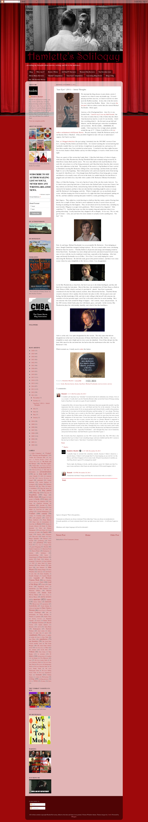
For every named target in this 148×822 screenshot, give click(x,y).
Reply (63, 443)
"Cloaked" (48, 453)
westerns (39, 674)
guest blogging (36, 547)
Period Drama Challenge (40, 611)
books (62, 384)
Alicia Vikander (33, 476)
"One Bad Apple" (45, 464)
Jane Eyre (82, 384)
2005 (33, 436)
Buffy (46, 499)
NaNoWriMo (33, 606)
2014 (33, 386)
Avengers (32, 484)
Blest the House (45, 488)
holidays (43, 553)
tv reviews (41, 654)
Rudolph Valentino (38, 623)
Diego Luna (36, 522)
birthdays (34, 488)
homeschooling (33, 555)
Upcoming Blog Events (94, 76)
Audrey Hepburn (44, 482)
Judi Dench (48, 571)
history (31, 553)
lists (41, 582)
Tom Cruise (42, 652)
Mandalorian (32, 588)
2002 (33, 445)
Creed (47, 518)
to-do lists (44, 650)
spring (32, 637)
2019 (33, 371)
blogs (45, 495)
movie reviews (102, 384)
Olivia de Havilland (34, 608)
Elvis (40, 528)
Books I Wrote (53, 72)
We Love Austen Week (41, 660)
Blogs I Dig (110, 76)
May (34, 415)
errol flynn (42, 530)
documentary (45, 522)
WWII (36, 681)
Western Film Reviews (87, 72)
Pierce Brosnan (44, 614)
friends (31, 541)
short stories (41, 631)
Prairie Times (47, 616)
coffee (46, 509)
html (33, 206)
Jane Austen (41, 565)
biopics (49, 486)
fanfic (31, 534)
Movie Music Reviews (36, 76)
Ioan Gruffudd (47, 561)
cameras (42, 501)
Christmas (42, 507)
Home (87, 535)
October (35, 401)
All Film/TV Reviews (69, 72)
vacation (49, 656)
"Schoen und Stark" (46, 465)
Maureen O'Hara (34, 590)
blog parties (46, 490)
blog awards (33, 490)
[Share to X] (91, 381)
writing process (43, 679)
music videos (37, 602)
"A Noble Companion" (35, 453)
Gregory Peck (47, 545)
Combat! (32, 513)
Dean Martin (47, 520)
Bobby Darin (33, 497)
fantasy (39, 534)
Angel (31, 480)
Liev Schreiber (47, 580)
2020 (33, 368)
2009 (33, 424)
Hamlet (46, 547)
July (34, 409)
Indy (38, 559)
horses (46, 555)
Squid (38, 637)
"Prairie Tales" (36, 465)
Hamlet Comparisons (34, 549)
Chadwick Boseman (42, 503)
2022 (33, 362)
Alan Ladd (43, 474)
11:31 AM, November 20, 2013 (76, 394)
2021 (33, 365)
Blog (31, 72)
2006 (33, 433)
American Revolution (43, 478)
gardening (41, 541)
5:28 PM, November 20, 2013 (82, 473)
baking (41, 484)
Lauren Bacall (46, 576)
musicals (48, 601)
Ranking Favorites (37, 618)
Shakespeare (37, 629)
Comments (35, 808)
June (34, 412)
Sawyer (31, 627)
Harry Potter (36, 551)
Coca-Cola (38, 509)
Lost (43, 584)
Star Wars (32, 639)
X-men (43, 681)
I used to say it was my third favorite (102, 114)
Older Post (114, 535)
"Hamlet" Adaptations (55, 76)
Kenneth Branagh (34, 576)
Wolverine (45, 677)
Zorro (49, 681)
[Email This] (87, 381)
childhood (32, 505)
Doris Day (31, 524)
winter (37, 677)
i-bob (109, 815)
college (31, 511)
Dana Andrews (34, 520)
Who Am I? (40, 72)
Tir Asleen (32, 650)
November (36, 398)
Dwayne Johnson (33, 526)
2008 (33, 427)
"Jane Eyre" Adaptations (74, 76)
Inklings (47, 559)
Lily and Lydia (34, 582)
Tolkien (31, 651)
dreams (47, 524)
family (45, 532)
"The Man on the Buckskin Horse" (41, 468)
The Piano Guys (39, 647)
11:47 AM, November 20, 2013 (91, 451)
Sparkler (43, 635)
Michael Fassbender (92, 384)
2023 (33, 359)
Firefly (43, 536)
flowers (45, 538)
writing (31, 679)
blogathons (33, 495)
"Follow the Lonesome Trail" (37, 457)
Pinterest (31, 616)
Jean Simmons (40, 567)
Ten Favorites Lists (105, 72)
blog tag (36, 492)
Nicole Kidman (45, 606)
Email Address (35, 197)
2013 (33, 389)
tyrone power (41, 656)
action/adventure (45, 471)
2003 (33, 442)
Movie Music (33, 597)
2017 (33, 377)
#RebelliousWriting (36, 469)
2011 (33, 395)
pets (47, 612)
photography (32, 614)
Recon (39, 620)
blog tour (46, 493)
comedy (44, 513)
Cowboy (39, 516)
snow (46, 633)
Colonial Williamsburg (43, 511)
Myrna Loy (35, 604)
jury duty (33, 574)
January (35, 417)
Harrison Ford (47, 549)
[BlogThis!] (89, 381)
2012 (33, 392)
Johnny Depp (42, 570)
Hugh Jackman (43, 557)
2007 (33, 430)
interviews (39, 561)
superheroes (43, 639)
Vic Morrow (44, 658)
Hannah (64, 394)
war (30, 660)
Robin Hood (47, 620)
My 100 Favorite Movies (37, 79)
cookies (31, 516)
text (33, 209)
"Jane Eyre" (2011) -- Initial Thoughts (41, 404)
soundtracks (33, 635)
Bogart (44, 497)
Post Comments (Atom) (71, 539)
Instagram (31, 561)
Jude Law (39, 571)
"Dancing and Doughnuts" (40, 455)
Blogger (74, 817)
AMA (41, 476)
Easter (43, 526)
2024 (33, 356)
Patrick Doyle (41, 610)
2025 (33, 354)
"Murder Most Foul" (34, 461)
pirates (38, 616)
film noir (35, 536)
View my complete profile (37, 121)
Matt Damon (44, 588)
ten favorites (33, 641)
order (81, 349)
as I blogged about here (67, 141)
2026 (33, 351)
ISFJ (33, 563)
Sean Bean (48, 627)
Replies (66, 447)
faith (38, 532)
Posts (33, 804)
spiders (49, 635)
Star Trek (45, 637)
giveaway (40, 542)
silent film (38, 633)
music (49, 599)
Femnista (48, 534)
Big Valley (42, 486)
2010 (33, 421)
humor (31, 559)
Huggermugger (33, 557)
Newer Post (60, 535)
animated (40, 480)
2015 (33, 383)
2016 (33, 380)
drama (77, 384)
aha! (35, 474)
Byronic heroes (69, 384)
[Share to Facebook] (93, 381)
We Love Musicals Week (40, 666)
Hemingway (46, 551)
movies (110, 384)
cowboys (48, 516)
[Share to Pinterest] (95, 381)
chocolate (42, 505)
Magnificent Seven (43, 586)
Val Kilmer (34, 658)
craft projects (37, 518)
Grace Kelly (39, 545)
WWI (30, 681)
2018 (33, 374)
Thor (46, 648)
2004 (33, 439)
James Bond (41, 563)
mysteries (45, 604)
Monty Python (45, 595)
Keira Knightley (44, 574)
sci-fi (39, 627)
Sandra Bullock (43, 624)
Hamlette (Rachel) (73, 451)
